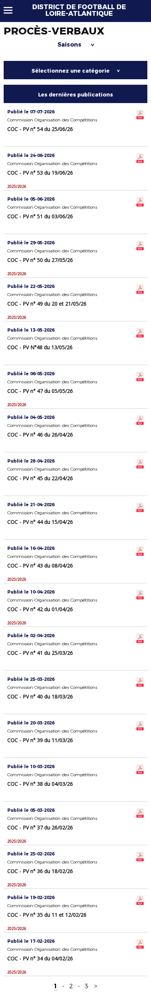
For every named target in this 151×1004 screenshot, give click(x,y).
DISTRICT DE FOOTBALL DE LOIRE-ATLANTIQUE (79, 10)
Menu (11, 10)
